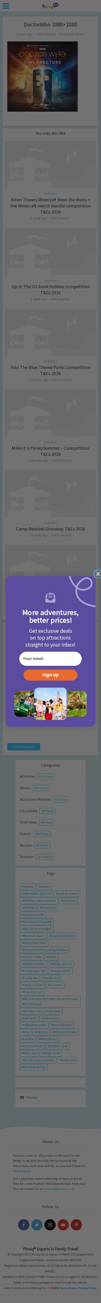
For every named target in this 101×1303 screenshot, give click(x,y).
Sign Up (50, 675)
